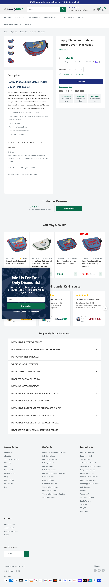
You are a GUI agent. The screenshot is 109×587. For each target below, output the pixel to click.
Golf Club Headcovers (50, 459)
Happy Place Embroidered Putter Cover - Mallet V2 (16, 262)
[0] (103, 9)
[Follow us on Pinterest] (103, 570)
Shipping (7, 463)
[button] (105, 308)
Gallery (6, 535)
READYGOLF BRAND (11, 24)
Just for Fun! (9, 528)
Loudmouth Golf (86, 456)
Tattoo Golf (84, 494)
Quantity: (62, 69)
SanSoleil (83, 504)
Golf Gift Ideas (47, 466)
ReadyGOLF (63, 50)
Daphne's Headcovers (88, 480)
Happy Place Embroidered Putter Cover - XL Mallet (66, 262)
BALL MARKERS (50, 18)
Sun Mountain (85, 459)
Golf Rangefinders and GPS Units (54, 473)
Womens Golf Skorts (49, 490)
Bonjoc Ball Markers (87, 470)
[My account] (94, 9)
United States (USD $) (12, 566)
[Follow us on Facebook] (95, 570)
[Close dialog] (47, 270)
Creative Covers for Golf (89, 477)
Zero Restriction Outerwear (90, 466)
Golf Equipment (48, 463)
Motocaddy (84, 511)
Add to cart (81, 81)
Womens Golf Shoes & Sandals (53, 494)
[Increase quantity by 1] (81, 69)
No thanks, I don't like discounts (26, 312)
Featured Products (11, 531)
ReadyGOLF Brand (87, 452)
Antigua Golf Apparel (88, 463)
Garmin (83, 490)
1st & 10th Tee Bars (87, 497)
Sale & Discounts (48, 497)
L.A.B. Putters (85, 501)
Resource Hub (9, 524)
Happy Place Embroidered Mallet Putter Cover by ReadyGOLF (91, 263)
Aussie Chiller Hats (87, 473)
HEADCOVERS (67, 18)
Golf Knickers (85, 487)
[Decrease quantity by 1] (70, 69)
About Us (7, 456)
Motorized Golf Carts (49, 484)
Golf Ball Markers (48, 456)
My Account (8, 470)
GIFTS (80, 18)
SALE (27, 24)
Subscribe (26, 306)
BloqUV (83, 508)
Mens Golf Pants (48, 480)
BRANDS (7, 18)
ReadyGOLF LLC (14, 571)
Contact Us (8, 452)
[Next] (105, 255)
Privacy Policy (9, 480)
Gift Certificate (9, 473)
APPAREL (18, 18)
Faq (5, 487)
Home (6, 32)
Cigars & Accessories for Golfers (54, 452)
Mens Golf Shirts (48, 477)
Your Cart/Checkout (11, 459)
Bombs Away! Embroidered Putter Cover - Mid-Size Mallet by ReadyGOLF (42, 263)
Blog (6, 477)
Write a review (69, 208)
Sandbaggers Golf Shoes (89, 484)
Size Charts (8, 484)
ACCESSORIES (33, 18)
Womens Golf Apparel (50, 487)
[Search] (63, 9)
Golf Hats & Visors (49, 470)
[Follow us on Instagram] (99, 570)
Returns (7, 466)
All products (14, 32)
